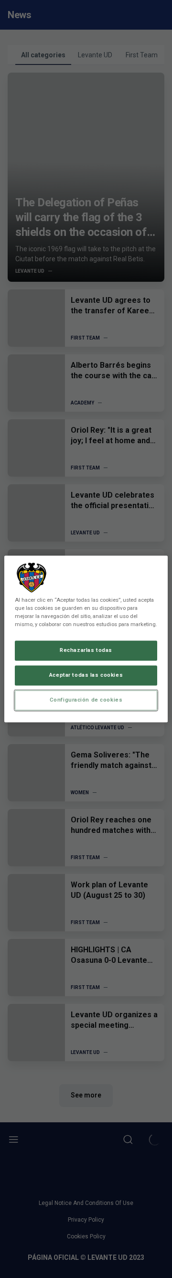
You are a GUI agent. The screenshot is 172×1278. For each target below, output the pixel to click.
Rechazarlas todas (86, 650)
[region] (86, 638)
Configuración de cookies (86, 700)
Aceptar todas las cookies (86, 675)
